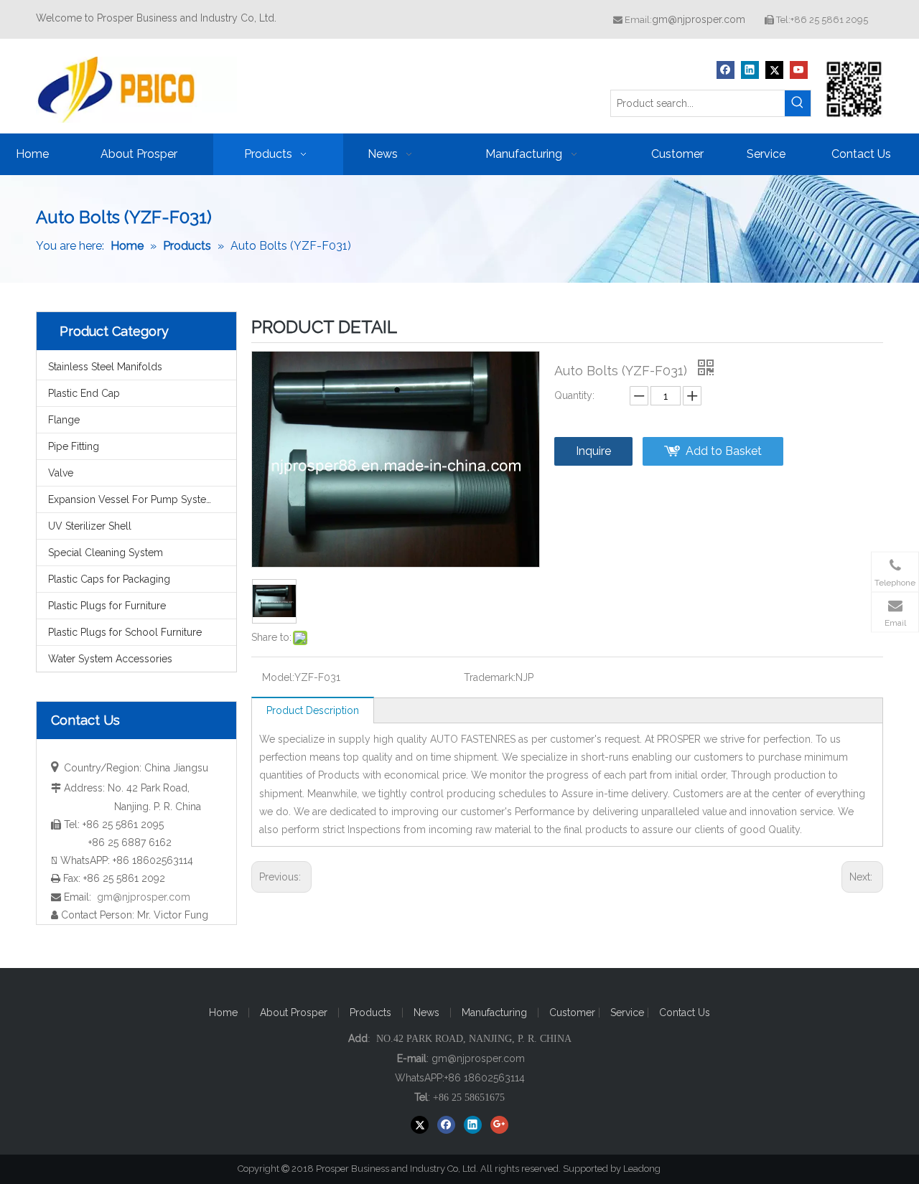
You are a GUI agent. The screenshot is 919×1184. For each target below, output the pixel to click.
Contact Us (684, 1012)
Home (223, 1012)
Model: (278, 677)
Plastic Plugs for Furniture (107, 605)
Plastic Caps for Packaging (109, 579)
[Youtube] (799, 70)
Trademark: (490, 677)
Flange (64, 420)
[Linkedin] (750, 70)
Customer (573, 1012)
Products (370, 1012)
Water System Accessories (110, 658)
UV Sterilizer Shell (89, 526)
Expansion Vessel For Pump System (131, 499)
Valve (60, 473)
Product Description (312, 710)
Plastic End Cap (84, 393)
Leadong (648, 1168)
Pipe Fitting (73, 446)
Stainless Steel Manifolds (105, 366)
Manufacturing (494, 1012)
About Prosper (293, 1012)
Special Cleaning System (105, 552)
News (426, 1012)
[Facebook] (725, 70)
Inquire (593, 451)
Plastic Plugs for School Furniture (125, 632)
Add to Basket (724, 451)
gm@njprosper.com (698, 19)
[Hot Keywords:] (798, 103)
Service (628, 1012)
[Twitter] (774, 70)
